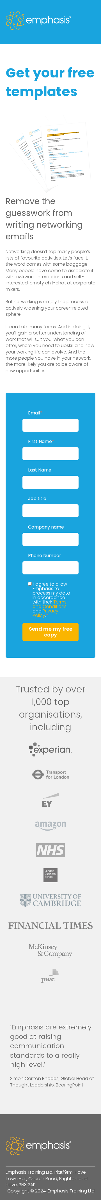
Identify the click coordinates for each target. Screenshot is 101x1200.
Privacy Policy (45, 613)
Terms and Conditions (49, 604)
